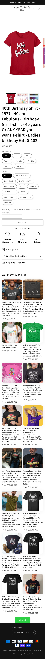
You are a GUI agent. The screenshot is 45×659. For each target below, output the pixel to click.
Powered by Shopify (25, 650)
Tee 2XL (19, 161)
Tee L (27, 156)
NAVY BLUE (8, 181)
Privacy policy (17, 654)
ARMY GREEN (9, 192)
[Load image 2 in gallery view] (22, 98)
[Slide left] (2, 99)
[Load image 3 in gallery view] (34, 98)
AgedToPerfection (13, 650)
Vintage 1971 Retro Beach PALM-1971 (9, 346)
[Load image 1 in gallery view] (11, 98)
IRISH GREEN (25, 197)
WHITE (23, 192)
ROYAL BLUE (9, 186)
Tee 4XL (7, 166)
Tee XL (6, 161)
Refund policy (38, 650)
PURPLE (33, 186)
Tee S (6, 156)
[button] (6, 8)
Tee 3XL (31, 161)
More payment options (22, 228)
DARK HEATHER (22, 176)
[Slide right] (42, 99)
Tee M (17, 156)
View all (22, 620)
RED (22, 186)
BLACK (7, 176)
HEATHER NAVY (25, 181)
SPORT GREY (9, 197)
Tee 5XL (20, 166)
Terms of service (29, 654)
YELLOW (7, 202)
